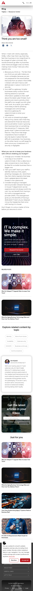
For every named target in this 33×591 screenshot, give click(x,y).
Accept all (25, 560)
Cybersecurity (21, 341)
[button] (28, 2)
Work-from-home (21, 336)
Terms (13, 588)
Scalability (10, 341)
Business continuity (21, 346)
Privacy (7, 588)
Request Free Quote (16, 250)
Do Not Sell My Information (16, 583)
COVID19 (8, 346)
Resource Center (14, 12)
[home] (2, 2)
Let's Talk (16, 254)
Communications (16, 351)
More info (12, 556)
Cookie (20, 588)
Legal (26, 588)
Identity (8, 336)
